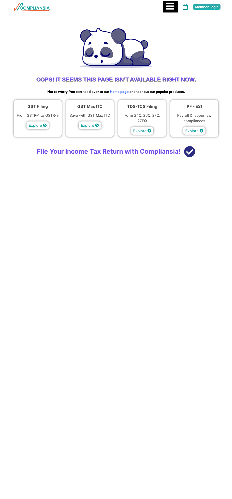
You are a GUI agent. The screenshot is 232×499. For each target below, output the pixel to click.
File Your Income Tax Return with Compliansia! (109, 151)
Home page (119, 92)
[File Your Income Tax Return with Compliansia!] (189, 152)
